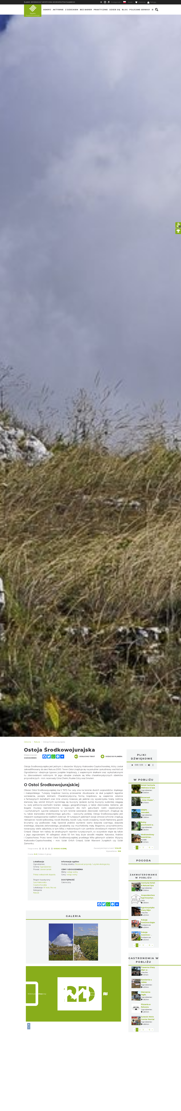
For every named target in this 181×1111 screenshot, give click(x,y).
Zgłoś (118, 848)
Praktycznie (101, 10)
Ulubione (141, 2)
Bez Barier (86, 10)
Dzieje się (114, 10)
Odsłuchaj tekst (87, 756)
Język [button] (130, 2)
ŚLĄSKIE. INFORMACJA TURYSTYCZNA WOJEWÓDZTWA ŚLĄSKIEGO (49, 2)
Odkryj (47, 10)
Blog (125, 10)
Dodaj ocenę (60, 849)
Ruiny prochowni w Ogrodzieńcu (147, 825)
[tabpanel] (61, 943)
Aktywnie (58, 10)
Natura (36, 893)
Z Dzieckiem (71, 10)
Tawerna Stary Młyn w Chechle (148, 970)
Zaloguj (153, 2)
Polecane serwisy (139, 10)
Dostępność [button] (116, 2)
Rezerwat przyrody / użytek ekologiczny (92, 864)
